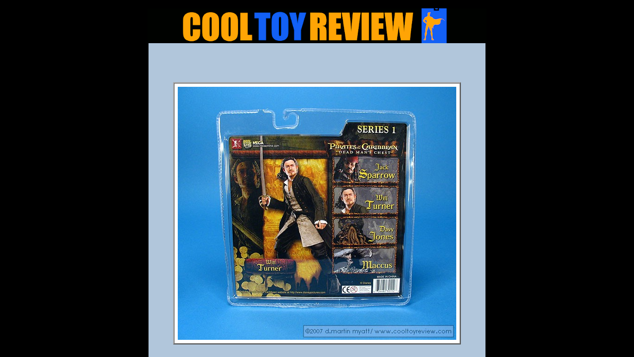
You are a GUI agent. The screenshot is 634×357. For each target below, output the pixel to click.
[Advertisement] (317, 65)
